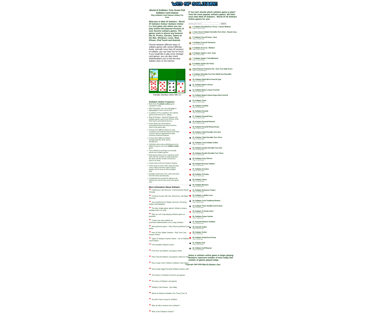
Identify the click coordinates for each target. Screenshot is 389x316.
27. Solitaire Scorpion (200, 169)
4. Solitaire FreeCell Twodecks (203, 42)
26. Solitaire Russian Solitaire (203, 164)
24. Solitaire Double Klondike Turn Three (207, 153)
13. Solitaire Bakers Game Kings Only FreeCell (210, 95)
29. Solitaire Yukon (199, 179)
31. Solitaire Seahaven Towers (203, 190)
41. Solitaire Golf (198, 243)
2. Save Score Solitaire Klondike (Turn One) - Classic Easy (214, 32)
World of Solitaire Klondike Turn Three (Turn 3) (169, 293)
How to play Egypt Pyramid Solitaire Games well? (170, 269)
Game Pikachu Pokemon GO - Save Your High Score (212, 69)
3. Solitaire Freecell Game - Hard (204, 37)
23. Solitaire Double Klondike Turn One (207, 148)
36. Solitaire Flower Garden (202, 216)
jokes (173, 108)
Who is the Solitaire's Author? (163, 312)
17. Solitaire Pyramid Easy (202, 116)
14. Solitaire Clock (199, 100)
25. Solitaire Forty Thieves (202, 158)
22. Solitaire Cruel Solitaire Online (205, 143)
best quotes (153, 110)
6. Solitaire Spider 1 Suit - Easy (204, 53)
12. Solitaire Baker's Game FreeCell (205, 90)
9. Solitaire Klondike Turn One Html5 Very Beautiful (211, 74)
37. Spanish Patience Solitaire (203, 222)
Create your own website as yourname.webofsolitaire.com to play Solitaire (166, 221)
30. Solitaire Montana (200, 185)
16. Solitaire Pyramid (200, 111)
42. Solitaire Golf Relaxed (202, 248)
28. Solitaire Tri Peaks (200, 174)
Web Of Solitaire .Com (211, 264)
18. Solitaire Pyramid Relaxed (203, 121)
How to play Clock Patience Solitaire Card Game (170, 263)
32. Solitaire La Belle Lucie (202, 195)
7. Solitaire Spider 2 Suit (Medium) (205, 58)
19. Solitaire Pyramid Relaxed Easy (205, 127)
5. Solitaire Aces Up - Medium (203, 48)
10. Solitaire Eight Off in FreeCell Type (206, 79)
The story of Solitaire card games (164, 281)
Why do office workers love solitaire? (166, 305)
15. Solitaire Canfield (200, 106)
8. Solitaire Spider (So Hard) (203, 63)
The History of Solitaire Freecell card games (168, 275)
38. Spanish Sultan (199, 227)
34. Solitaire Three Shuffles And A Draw (207, 206)
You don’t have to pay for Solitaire (164, 299)
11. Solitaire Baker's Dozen (202, 85)
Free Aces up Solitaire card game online (167, 251)
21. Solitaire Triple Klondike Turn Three (207, 137)
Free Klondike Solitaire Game (163, 245)
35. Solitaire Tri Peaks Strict (202, 211)
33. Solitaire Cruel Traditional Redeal (206, 200)
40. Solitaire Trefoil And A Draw (204, 237)
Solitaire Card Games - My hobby (164, 287)
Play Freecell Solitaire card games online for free (170, 257)
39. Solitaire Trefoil (199, 232)
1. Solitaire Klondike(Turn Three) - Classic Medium (211, 27)
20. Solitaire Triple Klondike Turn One (206, 132)
